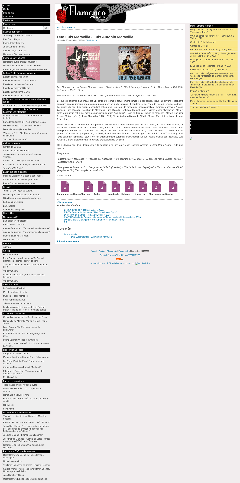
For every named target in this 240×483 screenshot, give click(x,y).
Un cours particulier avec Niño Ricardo (21, 194)
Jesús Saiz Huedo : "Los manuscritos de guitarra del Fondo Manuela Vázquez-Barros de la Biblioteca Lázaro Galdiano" (26, 429)
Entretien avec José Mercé (15, 77)
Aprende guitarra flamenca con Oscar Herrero (25, 69)
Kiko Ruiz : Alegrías (12, 39)
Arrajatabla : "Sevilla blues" (16, 353)
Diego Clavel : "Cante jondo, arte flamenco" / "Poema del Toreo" (94, 220)
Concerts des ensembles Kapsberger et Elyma (25, 317)
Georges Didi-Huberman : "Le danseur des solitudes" (23, 446)
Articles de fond (10, 284)
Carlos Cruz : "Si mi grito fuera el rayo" (21, 160)
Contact (7, 9)
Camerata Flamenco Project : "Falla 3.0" (22, 367)
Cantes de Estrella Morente (203, 42)
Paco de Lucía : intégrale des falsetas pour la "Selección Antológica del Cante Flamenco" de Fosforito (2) (212, 76)
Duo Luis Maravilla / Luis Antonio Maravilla (91, 237)
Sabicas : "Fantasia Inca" (15, 139)
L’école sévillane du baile (15, 292)
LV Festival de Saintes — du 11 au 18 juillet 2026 (87, 215)
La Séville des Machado (14, 288)
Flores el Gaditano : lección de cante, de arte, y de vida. (25, 399)
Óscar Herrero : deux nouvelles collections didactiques (23, 456)
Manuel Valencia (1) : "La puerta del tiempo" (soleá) (24, 116)
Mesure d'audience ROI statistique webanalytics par (112, 263)
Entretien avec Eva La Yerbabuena (19, 80)
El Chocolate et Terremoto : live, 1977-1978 (211, 66)
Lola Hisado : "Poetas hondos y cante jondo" (211, 49)
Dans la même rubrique (201, 26)
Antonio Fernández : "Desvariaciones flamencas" (26, 228)
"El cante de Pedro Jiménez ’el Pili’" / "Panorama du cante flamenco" (213, 96)
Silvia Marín (8, 409)
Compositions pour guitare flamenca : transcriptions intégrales (21, 110)
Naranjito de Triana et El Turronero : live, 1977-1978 (212, 60)
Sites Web (8, 16)
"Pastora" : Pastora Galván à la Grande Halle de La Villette (26, 344)
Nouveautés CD (10, 217)
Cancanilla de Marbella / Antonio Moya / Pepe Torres (25, 322)
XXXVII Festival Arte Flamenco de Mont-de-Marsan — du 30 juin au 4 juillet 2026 (102, 217)
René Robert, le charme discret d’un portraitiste (25, 105)
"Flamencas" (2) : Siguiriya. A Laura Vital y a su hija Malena (25, 134)
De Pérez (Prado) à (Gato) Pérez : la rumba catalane (23, 362)
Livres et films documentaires (17, 412)
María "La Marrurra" (199, 91)
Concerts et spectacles (14, 313)
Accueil (6, 5)
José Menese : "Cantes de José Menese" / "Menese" (23, 155)
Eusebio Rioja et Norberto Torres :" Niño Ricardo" (26, 422)
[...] (65, 222)
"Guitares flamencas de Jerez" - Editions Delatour (26, 465)
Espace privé (9, 24)
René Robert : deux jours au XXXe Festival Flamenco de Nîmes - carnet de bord (23, 259)
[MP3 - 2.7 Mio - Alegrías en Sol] (155, 191)
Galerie (6, 251)
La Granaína (9, 206)
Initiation (7, 187)
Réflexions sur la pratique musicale (20, 62)
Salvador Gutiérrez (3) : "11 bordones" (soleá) (24, 122)
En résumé (8, 20)
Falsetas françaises (12, 32)
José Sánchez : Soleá (13, 475)
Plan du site (8, 13)
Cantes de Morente (199, 46)
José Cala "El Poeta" (13, 168)
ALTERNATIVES (133, 255)
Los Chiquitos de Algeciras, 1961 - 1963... (84, 210)
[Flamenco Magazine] (146, 13)
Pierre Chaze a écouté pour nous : (19, 183)
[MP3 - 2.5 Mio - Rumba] (172, 191)
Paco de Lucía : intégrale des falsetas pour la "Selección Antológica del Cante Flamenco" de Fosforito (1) (212, 85)
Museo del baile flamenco (15, 296)
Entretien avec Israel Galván (16, 88)
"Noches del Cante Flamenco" (204, 107)
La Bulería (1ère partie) (14, 209)
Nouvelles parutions (12, 461)
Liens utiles (8, 213)
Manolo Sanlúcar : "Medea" (16, 236)
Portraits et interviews (13, 381)
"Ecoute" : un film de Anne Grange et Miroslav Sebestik (24, 417)
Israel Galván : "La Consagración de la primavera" (21, 328)
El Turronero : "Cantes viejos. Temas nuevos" (24, 164)
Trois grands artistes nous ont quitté (20, 385)
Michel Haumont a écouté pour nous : (21, 179)
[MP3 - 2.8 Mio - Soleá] (101, 191)
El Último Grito (10, 377)
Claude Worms (92, 40)
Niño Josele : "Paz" (12, 239)
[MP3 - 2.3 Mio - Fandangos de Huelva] (64, 191)
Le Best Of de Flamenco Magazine (19, 73)
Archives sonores (66, 27)
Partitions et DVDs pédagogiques (19, 451)
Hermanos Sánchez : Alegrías (17, 54)
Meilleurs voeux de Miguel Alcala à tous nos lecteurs (24, 275)
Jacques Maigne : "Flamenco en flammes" (23, 435)
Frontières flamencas (13, 350)
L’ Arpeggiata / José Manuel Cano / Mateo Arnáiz (26, 357)
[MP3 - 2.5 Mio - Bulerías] (128, 191)
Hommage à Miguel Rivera (16, 395)
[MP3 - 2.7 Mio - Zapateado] (114, 191)
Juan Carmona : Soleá (14, 47)
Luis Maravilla (70, 234)
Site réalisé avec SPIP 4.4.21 (112, 255)
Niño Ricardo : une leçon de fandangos (22, 198)
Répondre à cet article (68, 241)
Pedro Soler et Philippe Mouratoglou (20, 340)
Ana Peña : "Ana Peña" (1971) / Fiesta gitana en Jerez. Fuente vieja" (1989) (213, 54)
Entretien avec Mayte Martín (16, 92)
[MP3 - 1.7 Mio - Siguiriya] (141, 191)
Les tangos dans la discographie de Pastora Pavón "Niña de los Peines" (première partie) (24, 308)
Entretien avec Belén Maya (16, 95)
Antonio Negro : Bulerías (15, 50)
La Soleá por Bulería (13, 202)
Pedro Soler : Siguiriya (14, 43)
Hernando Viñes (11, 254)
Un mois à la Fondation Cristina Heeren (22, 65)
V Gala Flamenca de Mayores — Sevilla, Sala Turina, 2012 (212, 37)
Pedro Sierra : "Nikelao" (14, 224)
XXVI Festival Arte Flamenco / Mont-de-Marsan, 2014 (25, 265)
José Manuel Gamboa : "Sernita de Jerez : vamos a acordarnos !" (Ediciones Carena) (26, 440)
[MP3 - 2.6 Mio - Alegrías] (87, 191)
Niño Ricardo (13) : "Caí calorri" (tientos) (22, 125)
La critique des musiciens (15, 172)
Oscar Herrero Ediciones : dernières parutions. (25, 479)
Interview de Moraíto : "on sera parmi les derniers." (22, 389)
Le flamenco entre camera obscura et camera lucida (24, 100)
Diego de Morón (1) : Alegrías (17, 129)
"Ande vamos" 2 (10, 281)
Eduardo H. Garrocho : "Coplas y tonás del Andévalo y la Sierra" (23, 372)
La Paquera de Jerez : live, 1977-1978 (208, 69)
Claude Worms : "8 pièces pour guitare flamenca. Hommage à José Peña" (26, 470)
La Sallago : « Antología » (15, 221)
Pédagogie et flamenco (14, 58)
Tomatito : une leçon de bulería (18, 191)
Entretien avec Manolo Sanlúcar (18, 84)
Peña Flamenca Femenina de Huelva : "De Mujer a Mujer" (213, 102)
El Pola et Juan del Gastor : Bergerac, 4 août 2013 (24, 334)
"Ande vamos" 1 (10, 271)
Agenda (7, 243)
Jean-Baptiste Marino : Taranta (17, 35)
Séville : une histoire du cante (17, 303)
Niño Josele (9, 405)
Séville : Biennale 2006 (14, 300)
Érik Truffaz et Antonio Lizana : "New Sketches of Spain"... (91, 212)
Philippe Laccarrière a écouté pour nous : (23, 176)
